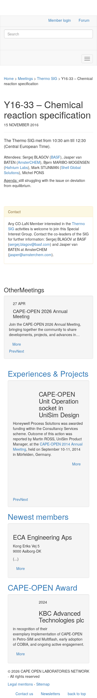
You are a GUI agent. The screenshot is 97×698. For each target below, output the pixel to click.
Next (20, 351)
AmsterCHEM (29, 162)
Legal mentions (20, 684)
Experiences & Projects (48, 373)
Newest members (38, 516)
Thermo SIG (47, 78)
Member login (59, 20)
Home (9, 78)
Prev (13, 351)
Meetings (25, 78)
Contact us (24, 693)
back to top (77, 693)
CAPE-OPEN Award (42, 587)
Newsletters (50, 693)
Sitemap (43, 684)
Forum (84, 20)
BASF (55, 157)
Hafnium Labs (16, 167)
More (16, 344)
